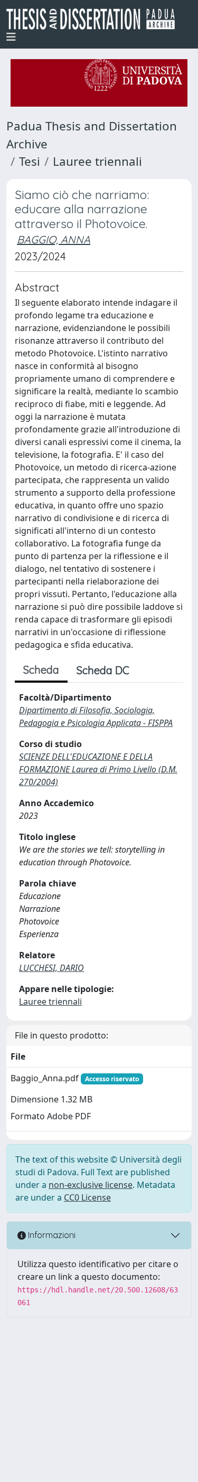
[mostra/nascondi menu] (11, 37)
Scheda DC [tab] (103, 670)
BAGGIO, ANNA (53, 239)
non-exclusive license (91, 1185)
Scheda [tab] (41, 669)
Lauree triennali (97, 161)
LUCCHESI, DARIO (51, 968)
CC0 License (87, 1197)
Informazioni (51, 1235)
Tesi (29, 161)
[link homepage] (94, 19)
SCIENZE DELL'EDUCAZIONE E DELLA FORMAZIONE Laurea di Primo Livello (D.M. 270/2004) (98, 769)
